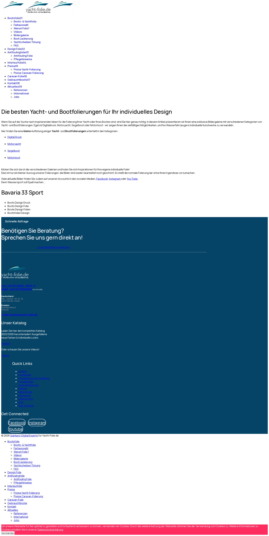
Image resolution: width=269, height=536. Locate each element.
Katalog (5, 343)
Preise (12, 66)
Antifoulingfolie (18, 52)
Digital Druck (14, 137)
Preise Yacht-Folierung (27, 69)
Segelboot (13, 150)
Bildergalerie (21, 35)
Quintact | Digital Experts (24, 435)
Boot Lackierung (23, 38)
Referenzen (20, 90)
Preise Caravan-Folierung (29, 73)
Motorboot (13, 157)
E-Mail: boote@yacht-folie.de (19, 314)
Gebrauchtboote (18, 79)
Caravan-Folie (17, 76)
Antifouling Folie (23, 55)
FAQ (16, 45)
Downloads (24, 375)
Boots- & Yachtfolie (25, 21)
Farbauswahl (21, 25)
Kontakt (13, 83)
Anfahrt (22, 371)
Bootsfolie (14, 18)
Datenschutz (25, 399)
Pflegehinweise (23, 59)
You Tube (132, 178)
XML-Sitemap (26, 405)
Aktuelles (14, 86)
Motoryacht (14, 144)
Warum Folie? (21, 28)
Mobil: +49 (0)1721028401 (16, 289)
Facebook (102, 178)
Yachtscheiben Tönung (27, 42)
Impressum (24, 395)
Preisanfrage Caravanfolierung (28, 383)
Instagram (115, 178)
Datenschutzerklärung (50, 529)
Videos (18, 31)
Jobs (16, 97)
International (21, 93)
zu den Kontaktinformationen (53, 247)
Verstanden (8, 533)
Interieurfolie (16, 62)
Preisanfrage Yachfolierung (34, 378)
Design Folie (16, 49)
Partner (22, 388)
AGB (20, 402)
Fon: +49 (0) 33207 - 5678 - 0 (18, 285)
